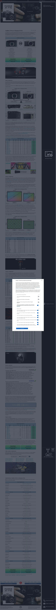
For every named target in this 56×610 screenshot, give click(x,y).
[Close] (42, 280)
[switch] (38, 296)
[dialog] (28, 305)
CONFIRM (22, 328)
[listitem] (28, 294)
